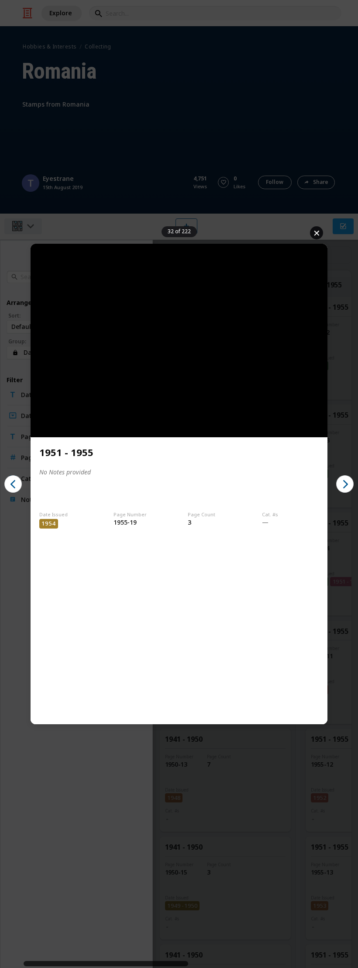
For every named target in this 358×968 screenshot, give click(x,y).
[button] (13, 484)
